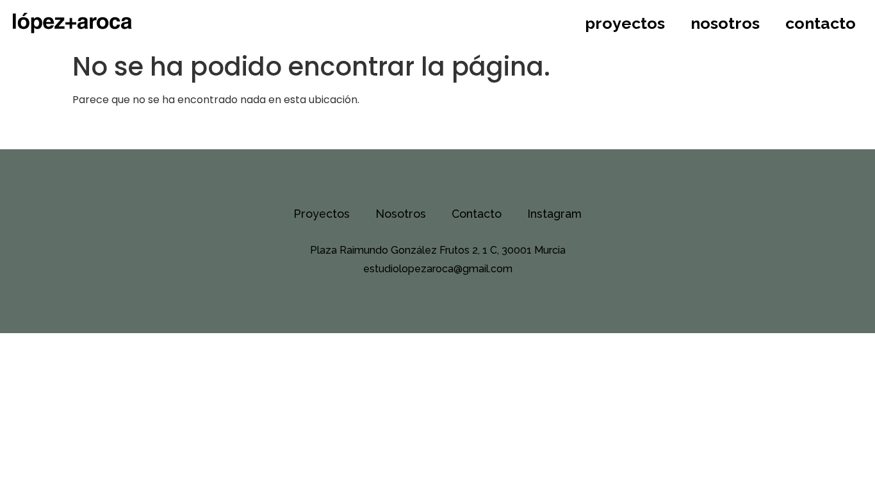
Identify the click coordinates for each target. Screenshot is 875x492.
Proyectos (625, 23)
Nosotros (725, 23)
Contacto (820, 23)
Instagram (554, 213)
